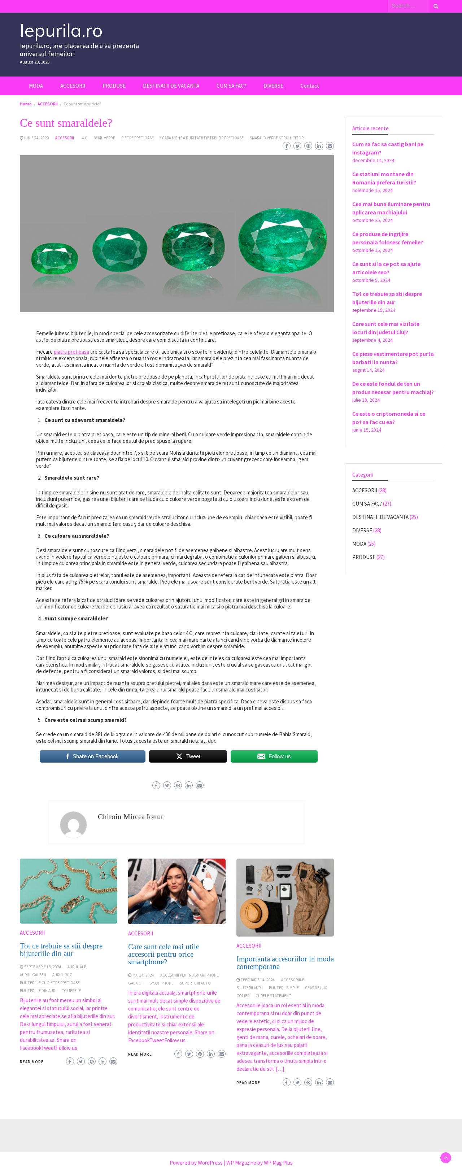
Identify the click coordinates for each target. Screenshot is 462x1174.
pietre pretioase (137, 137)
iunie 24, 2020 (36, 137)
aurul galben (33, 974)
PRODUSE (114, 85)
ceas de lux (316, 987)
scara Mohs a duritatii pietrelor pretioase (202, 137)
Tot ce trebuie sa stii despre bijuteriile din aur (61, 950)
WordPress (210, 1162)
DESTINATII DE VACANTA (171, 85)
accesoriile (292, 979)
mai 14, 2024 (143, 975)
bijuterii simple (284, 987)
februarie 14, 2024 (258, 979)
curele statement (273, 995)
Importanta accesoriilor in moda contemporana (285, 963)
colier (242, 995)
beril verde (104, 137)
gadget (135, 983)
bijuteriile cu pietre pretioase (50, 982)
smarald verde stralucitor (277, 137)
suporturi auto (195, 983)
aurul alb (76, 966)
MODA (36, 85)
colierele (71, 990)
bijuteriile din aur (37, 990)
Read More (32, 1061)
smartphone (161, 983)
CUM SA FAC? (231, 85)
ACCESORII (72, 85)
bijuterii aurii (249, 987)
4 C (84, 137)
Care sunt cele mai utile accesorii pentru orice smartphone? (163, 954)
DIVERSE (273, 85)
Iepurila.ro (61, 30)
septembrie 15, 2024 (42, 966)
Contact (310, 85)
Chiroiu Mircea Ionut (130, 816)
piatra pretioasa (71, 351)
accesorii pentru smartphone (189, 975)
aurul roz (62, 974)
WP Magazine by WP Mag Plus (259, 1162)
